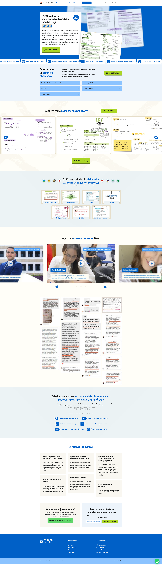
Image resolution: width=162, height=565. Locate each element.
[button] (6, 137)
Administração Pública (88, 82)
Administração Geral (88, 88)
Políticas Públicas (45, 94)
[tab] (60, 82)
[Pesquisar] (56, 3)
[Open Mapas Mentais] (90, 3)
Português (43, 88)
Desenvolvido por (115, 561)
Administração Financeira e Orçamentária (51, 82)
